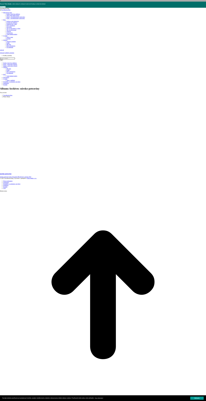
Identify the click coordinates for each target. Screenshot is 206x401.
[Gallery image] (26, 169)
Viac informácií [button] (99, 398)
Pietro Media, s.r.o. (32, 178)
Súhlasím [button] (196, 398)
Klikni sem (3, 7)
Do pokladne (11, 53)
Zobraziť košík (4, 53)
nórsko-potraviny (4, 177)
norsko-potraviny (6, 174)
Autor (16, 177)
